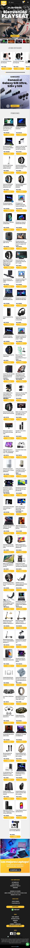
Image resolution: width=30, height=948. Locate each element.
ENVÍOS (15, 922)
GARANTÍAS (15, 920)
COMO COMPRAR (15, 917)
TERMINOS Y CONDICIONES (15, 924)
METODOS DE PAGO (15, 918)
